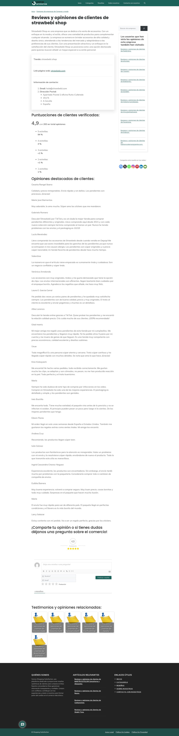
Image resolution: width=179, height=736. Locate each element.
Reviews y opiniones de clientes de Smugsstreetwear (133, 111)
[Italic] (46, 571)
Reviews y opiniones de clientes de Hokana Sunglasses (133, 101)
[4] (53, 584)
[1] (42, 584)
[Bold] (43, 571)
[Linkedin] (141, 166)
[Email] (145, 166)
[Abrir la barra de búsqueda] (145, 3)
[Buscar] (144, 28)
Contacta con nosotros (131, 3)
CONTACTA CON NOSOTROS (129, 692)
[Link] (66, 571)
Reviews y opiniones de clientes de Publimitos (133, 50)
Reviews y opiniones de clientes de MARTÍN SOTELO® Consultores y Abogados (87, 681)
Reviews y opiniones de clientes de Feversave (133, 121)
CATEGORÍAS (122, 682)
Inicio (79, 3)
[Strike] (52, 571)
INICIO (119, 679)
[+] (72, 571)
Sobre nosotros (113, 3)
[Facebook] (121, 166)
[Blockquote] (61, 571)
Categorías (90, 3)
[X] (125, 166)
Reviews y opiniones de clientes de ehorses (133, 60)
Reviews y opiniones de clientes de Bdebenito (133, 81)
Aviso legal (109, 732)
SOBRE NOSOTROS (125, 689)
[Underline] (49, 571)
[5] (56, 584)
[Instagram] (133, 166)
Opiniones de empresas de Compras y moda (52, 11)
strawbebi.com (58, 70)
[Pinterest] (137, 166)
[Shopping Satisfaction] (39, 3)
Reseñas (101, 3)
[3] (49, 584)
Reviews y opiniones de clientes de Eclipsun (133, 131)
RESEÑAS (120, 685)
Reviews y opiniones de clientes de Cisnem (133, 70)
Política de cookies (123, 732)
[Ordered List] (55, 571)
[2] (46, 584)
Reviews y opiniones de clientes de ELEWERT (133, 91)
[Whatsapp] (129, 166)
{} (69, 571)
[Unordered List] (58, 571)
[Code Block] (63, 571)
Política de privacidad (140, 732)
